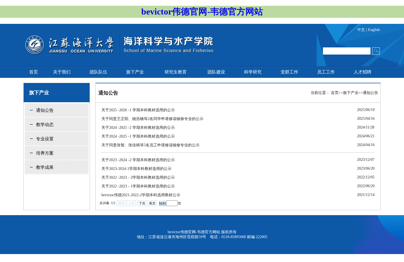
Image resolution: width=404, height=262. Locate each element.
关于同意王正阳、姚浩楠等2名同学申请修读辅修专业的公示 (152, 119)
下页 (142, 203)
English (374, 30)
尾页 (152, 203)
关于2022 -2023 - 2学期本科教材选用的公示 (138, 177)
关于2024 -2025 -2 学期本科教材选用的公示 (138, 128)
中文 (361, 30)
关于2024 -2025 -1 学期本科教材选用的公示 (138, 136)
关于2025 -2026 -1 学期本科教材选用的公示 (138, 110)
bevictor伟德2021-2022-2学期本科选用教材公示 (140, 195)
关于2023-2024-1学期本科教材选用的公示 (136, 169)
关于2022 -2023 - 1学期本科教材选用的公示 (138, 186)
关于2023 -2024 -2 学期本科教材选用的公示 (138, 160)
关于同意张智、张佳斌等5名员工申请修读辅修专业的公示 (150, 145)
